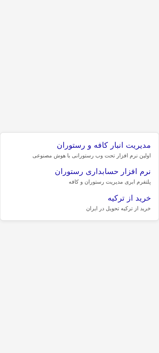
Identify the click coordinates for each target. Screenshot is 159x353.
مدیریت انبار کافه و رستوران (104, 145)
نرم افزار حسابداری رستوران (103, 171)
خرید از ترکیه (129, 198)
